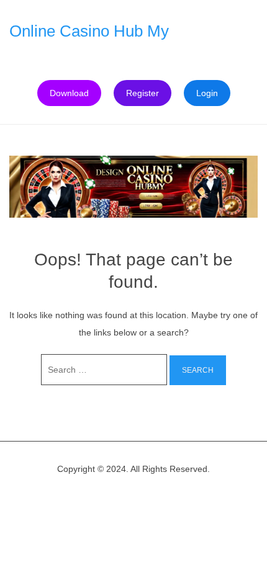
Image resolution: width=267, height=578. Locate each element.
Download (69, 93)
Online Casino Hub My (89, 31)
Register (142, 93)
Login (207, 93)
